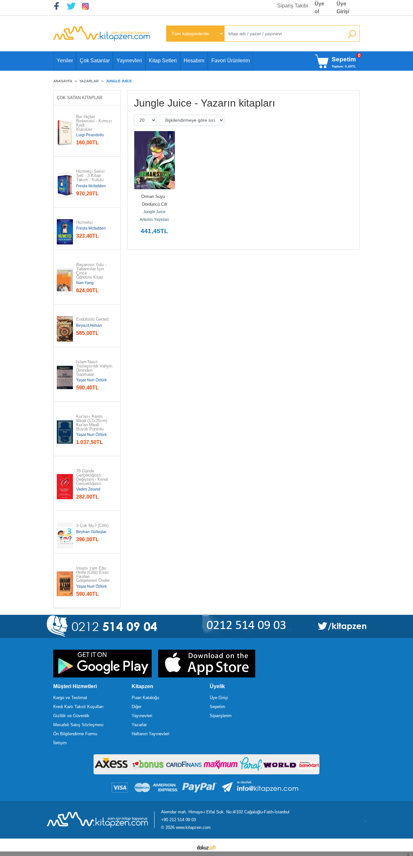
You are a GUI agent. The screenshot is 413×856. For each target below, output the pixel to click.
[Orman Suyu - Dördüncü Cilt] (154, 160)
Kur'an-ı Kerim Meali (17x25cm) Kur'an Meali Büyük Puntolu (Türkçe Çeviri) (92, 425)
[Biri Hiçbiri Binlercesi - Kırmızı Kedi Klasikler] (65, 132)
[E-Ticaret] (206, 847)
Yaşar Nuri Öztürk (91, 380)
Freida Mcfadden (91, 186)
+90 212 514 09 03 (178, 819)
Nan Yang (85, 283)
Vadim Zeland (88, 489)
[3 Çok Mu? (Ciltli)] (65, 535)
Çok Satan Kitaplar (79, 97)
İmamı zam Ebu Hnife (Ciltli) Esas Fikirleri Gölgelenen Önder (93, 574)
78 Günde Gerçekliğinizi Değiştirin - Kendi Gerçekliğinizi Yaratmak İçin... (92, 479)
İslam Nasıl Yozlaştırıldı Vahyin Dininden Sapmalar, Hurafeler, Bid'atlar (94, 370)
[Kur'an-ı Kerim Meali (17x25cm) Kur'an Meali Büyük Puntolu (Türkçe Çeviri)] (65, 432)
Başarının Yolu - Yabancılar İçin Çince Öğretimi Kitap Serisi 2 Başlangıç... (91, 275)
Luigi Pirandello (90, 135)
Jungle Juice (154, 212)
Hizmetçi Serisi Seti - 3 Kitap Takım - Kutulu (91, 176)
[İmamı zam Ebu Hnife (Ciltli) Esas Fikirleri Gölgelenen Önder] (65, 584)
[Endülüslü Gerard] (65, 329)
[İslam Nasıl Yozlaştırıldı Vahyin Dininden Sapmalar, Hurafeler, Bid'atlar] (65, 377)
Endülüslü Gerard (92, 319)
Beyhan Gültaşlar (91, 532)
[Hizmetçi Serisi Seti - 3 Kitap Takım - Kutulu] (65, 185)
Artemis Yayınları (154, 219)
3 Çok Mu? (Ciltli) (92, 526)
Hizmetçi (84, 223)
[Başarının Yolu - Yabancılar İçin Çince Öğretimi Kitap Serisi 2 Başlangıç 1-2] (65, 280)
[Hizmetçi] (65, 232)
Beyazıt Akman (89, 325)
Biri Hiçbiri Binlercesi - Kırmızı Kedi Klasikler (94, 123)
